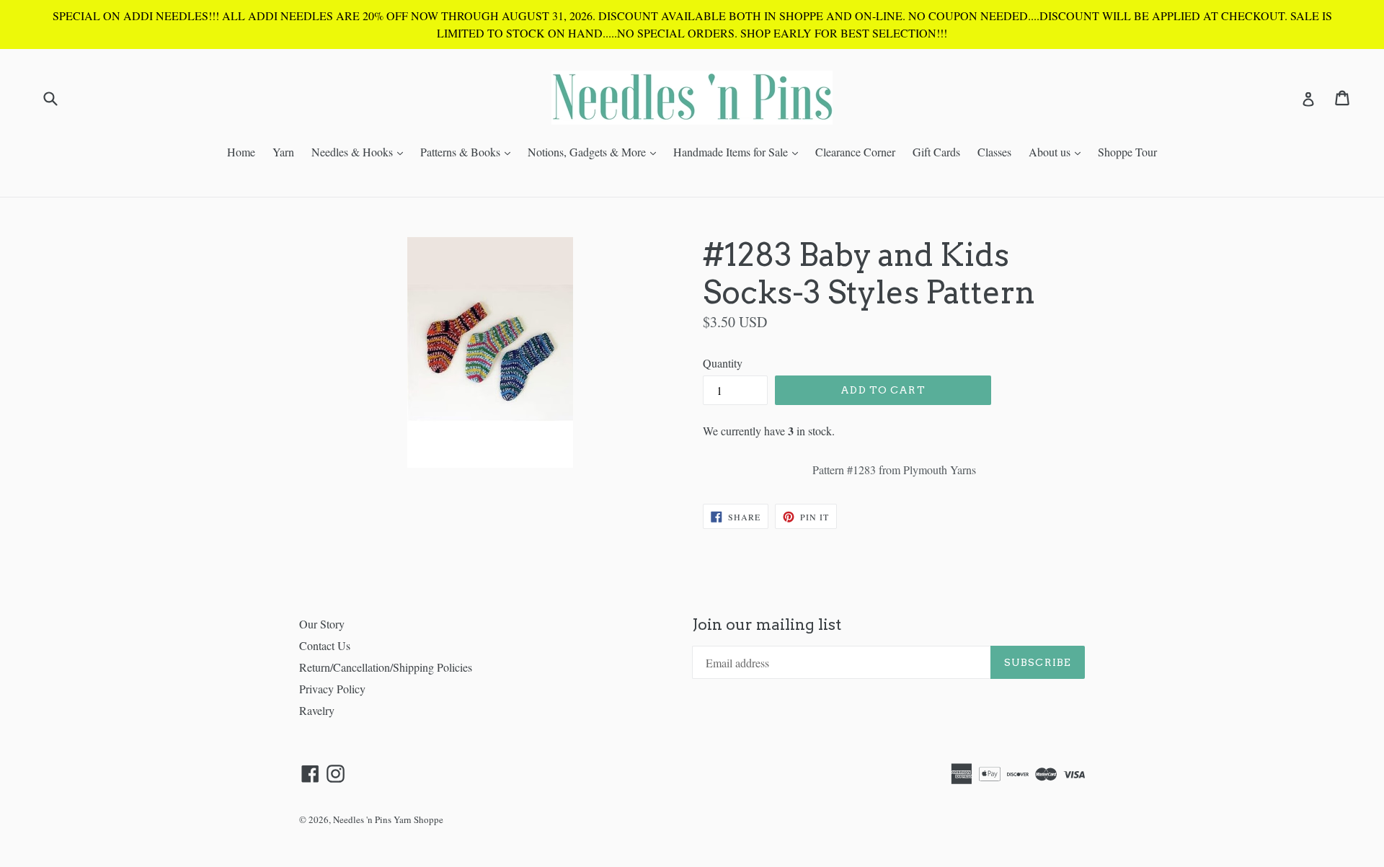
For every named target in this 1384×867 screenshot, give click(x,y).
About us (1058, 151)
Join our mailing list (766, 624)
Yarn (283, 151)
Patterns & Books (469, 151)
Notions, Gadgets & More (595, 151)
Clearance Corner (855, 151)
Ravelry (316, 710)
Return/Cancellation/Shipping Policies (385, 667)
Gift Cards (936, 151)
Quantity (722, 362)
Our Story (322, 623)
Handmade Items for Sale (739, 151)
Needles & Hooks (360, 151)
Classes (994, 151)
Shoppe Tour (1127, 151)
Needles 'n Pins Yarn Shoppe (388, 819)
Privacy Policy (332, 688)
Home (241, 151)
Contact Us (324, 645)
